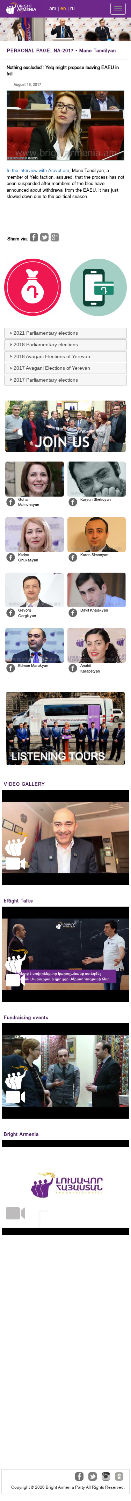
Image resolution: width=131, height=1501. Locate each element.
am (52, 8)
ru (72, 8)
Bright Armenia (21, 1134)
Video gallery (24, 784)
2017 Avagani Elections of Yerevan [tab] (52, 368)
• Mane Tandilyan (61, 51)
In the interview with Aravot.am (38, 170)
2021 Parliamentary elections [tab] (46, 333)
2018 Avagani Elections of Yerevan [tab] (52, 356)
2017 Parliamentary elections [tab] (46, 380)
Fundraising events (26, 1018)
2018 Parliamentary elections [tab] (46, 344)
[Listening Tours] (65, 728)
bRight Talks (18, 901)
